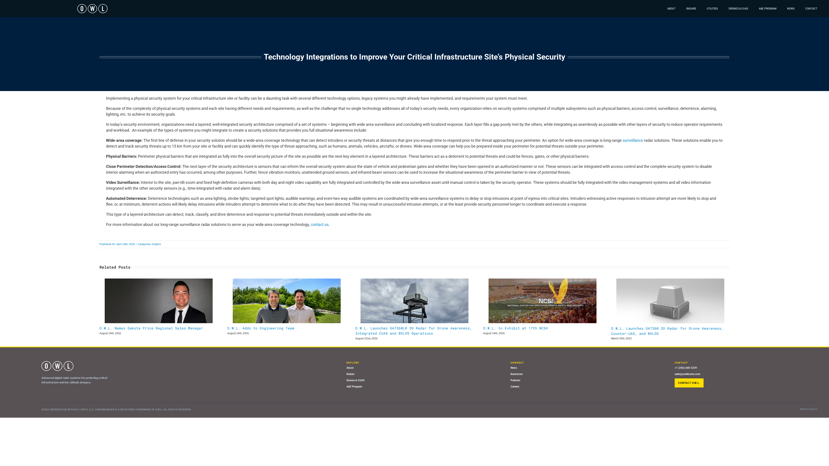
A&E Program (354, 386)
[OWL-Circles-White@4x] (92, 6)
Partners (515, 380)
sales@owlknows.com (687, 374)
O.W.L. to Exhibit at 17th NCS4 (515, 328)
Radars (350, 374)
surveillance (633, 140)
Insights (156, 244)
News (514, 367)
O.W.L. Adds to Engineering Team (260, 328)
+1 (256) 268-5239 (686, 367)
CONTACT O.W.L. (689, 382)
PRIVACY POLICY (809, 409)
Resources (517, 374)
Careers (515, 386)
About (350, 367)
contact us (320, 224)
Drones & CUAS (355, 380)
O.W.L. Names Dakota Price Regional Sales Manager (151, 328)
